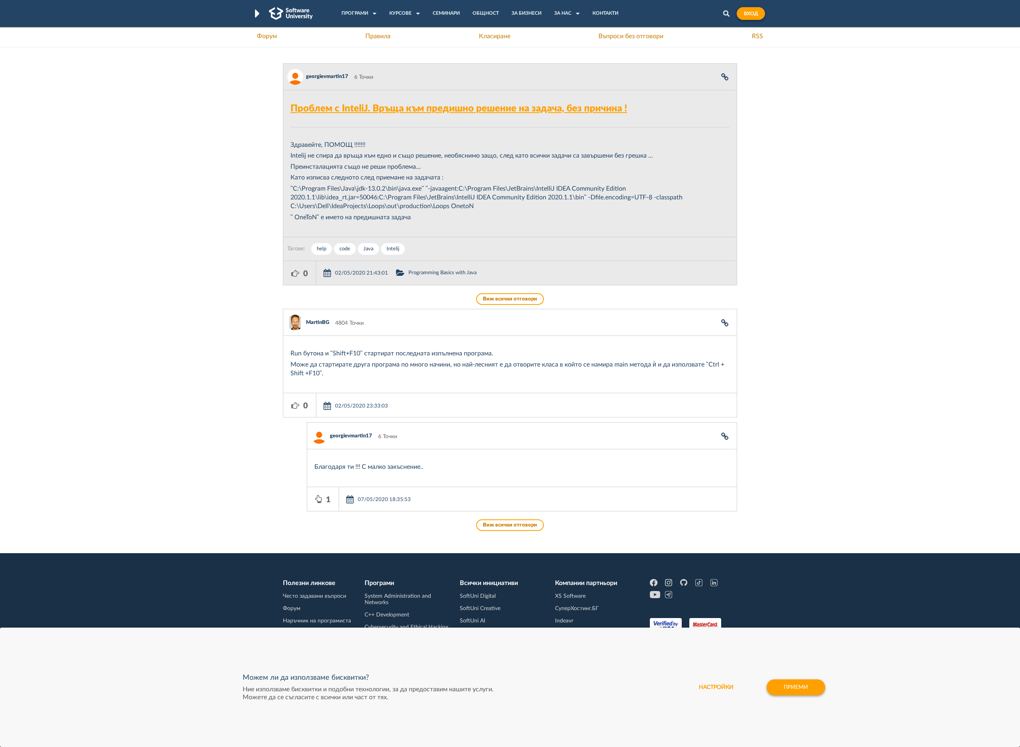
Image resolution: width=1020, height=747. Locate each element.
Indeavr (564, 621)
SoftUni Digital (478, 596)
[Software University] (291, 13)
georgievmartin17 (327, 76)
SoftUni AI (472, 621)
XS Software (570, 596)
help (321, 249)
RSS (757, 36)
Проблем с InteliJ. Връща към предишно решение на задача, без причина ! (458, 108)
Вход (751, 13)
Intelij (392, 249)
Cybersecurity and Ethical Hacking (406, 627)
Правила (377, 36)
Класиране (494, 36)
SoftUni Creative (480, 608)
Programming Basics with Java (442, 272)
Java (368, 249)
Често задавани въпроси (314, 596)
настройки (716, 687)
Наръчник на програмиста (317, 621)
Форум (267, 36)
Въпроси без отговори (630, 36)
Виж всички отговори (510, 299)
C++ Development (387, 615)
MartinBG (317, 322)
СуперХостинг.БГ (577, 608)
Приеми (796, 687)
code (344, 249)
